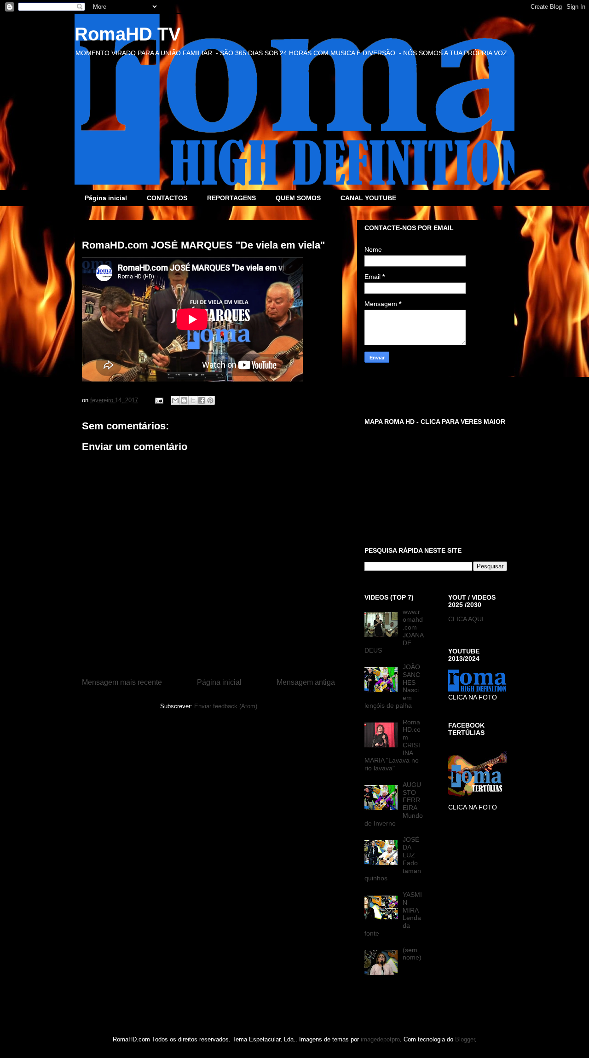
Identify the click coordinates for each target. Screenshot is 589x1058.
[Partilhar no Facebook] (201, 400)
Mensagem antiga (306, 682)
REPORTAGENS (231, 198)
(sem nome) (412, 953)
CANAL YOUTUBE (368, 198)
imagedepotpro (380, 1039)
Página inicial (106, 198)
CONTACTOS (167, 198)
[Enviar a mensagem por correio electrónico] (158, 400)
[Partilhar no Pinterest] (210, 400)
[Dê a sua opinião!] (184, 400)
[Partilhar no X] (192, 400)
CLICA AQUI (466, 619)
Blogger (465, 1039)
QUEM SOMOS (298, 198)
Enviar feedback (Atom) (225, 706)
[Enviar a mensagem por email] (175, 400)
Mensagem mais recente (122, 682)
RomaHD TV (128, 34)
